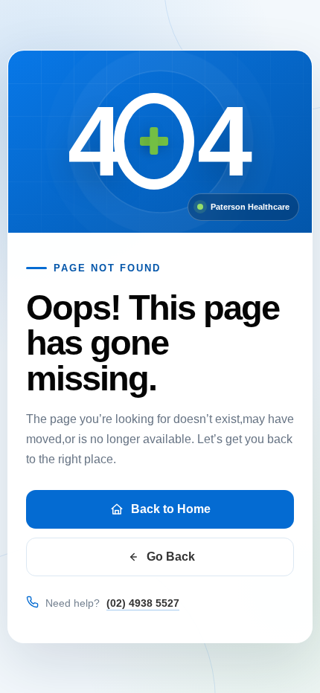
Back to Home (171, 509)
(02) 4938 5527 (142, 603)
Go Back (171, 556)
